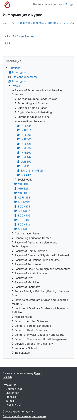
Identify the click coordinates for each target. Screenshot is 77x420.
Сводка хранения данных (19, 411)
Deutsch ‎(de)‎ (14, 389)
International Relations (53, 22)
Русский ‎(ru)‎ (10, 385)
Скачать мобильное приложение (24, 416)
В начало (5, 22)
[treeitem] (38, 210)
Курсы (13, 22)
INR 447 (64, 22)
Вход (68, 4)
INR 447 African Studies (19, 36)
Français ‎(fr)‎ (13, 396)
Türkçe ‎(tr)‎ (12, 400)
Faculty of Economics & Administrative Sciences (31, 22)
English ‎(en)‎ (13, 392)
